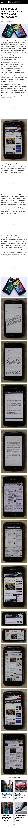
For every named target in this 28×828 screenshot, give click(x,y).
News (2, 6)
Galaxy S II (20, 52)
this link (9, 256)
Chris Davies (5, 20)
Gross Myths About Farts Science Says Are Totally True (7, 795)
